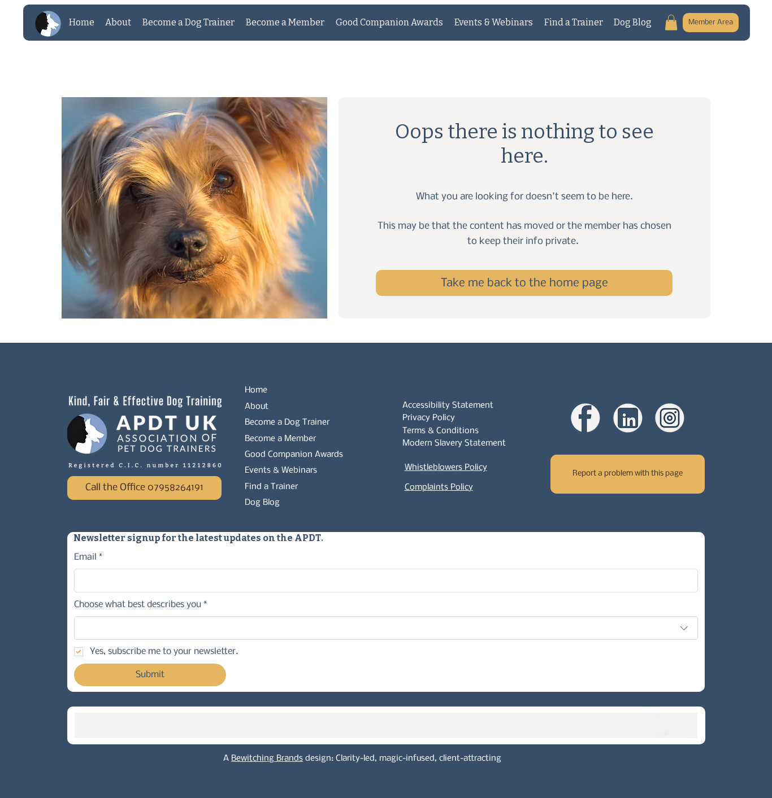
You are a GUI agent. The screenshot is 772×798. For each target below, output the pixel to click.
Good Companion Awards (294, 454)
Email (88, 557)
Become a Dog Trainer (287, 422)
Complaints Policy (439, 487)
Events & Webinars (281, 470)
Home (256, 390)
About (256, 406)
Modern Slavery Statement (454, 443)
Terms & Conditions (440, 430)
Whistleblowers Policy (446, 467)
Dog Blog (262, 502)
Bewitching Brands (267, 758)
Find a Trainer (271, 486)
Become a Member (280, 438)
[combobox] (385, 628)
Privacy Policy (428, 417)
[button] (671, 22)
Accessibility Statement (447, 405)
